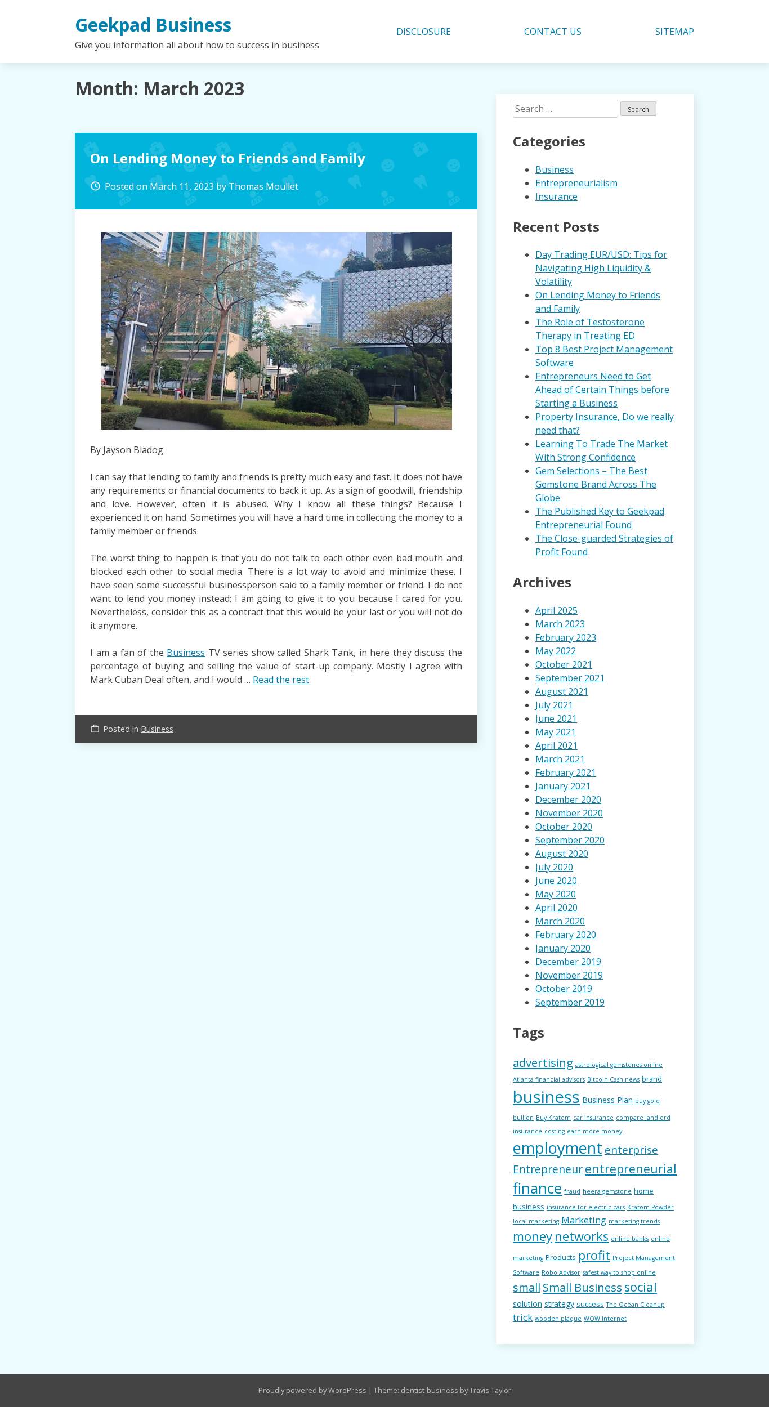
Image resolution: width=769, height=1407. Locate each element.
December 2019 (568, 961)
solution (527, 1303)
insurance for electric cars (586, 1207)
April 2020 (556, 907)
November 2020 (569, 813)
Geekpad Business (153, 24)
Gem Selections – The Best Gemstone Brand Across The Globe (595, 484)
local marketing (536, 1221)
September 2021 (570, 678)
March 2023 (560, 624)
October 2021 (563, 664)
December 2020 (568, 799)
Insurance (556, 196)
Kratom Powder (650, 1207)
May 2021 (555, 732)
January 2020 (563, 948)
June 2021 (556, 718)
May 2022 (555, 651)
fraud (572, 1191)
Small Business (582, 1287)
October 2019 (563, 988)
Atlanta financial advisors (549, 1079)
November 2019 (569, 975)
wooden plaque (558, 1319)
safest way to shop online (619, 1272)
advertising (543, 1062)
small (526, 1287)
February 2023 (565, 637)
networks (582, 1236)
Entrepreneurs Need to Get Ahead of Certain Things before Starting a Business (602, 389)
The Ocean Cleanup (635, 1304)
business (546, 1097)
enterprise (631, 1149)
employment (557, 1147)
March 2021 (560, 759)
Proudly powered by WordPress (313, 1390)
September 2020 (570, 840)
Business (186, 652)
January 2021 (563, 786)
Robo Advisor (561, 1272)
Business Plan (607, 1100)
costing (554, 1131)
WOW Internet (605, 1319)
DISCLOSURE (423, 31)
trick (523, 1317)
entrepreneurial (631, 1168)
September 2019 (570, 1002)
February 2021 (565, 772)
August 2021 (561, 691)
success (590, 1304)
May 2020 (555, 894)
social (640, 1287)
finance (537, 1188)
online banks (630, 1239)
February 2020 (565, 934)
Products (561, 1257)
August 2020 (561, 853)
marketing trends (634, 1221)
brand (652, 1079)
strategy (559, 1303)
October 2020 (563, 826)
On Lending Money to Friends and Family (227, 158)
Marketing (583, 1219)
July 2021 (554, 705)
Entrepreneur (548, 1169)
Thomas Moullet (263, 186)
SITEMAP (674, 31)
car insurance (593, 1118)
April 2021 (556, 745)
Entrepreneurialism (576, 183)
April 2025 (556, 610)
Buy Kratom (553, 1118)
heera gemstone (607, 1191)
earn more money (594, 1131)
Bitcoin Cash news (613, 1079)
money (532, 1236)
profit (594, 1255)
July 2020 (554, 867)
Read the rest (281, 679)
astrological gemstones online (619, 1065)
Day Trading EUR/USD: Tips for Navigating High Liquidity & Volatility (601, 268)
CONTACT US (553, 31)
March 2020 (560, 921)
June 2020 (556, 880)
